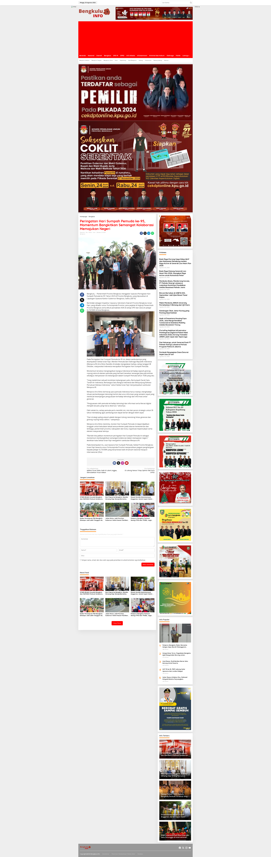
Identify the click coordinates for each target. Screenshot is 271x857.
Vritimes (162, 252)
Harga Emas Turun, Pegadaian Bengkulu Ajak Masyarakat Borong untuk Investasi (176, 654)
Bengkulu (82, 234)
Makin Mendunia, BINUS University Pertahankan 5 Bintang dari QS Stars (174, 304)
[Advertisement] (135, 37)
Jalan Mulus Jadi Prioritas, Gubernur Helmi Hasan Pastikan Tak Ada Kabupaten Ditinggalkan (117, 519)
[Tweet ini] (145, 233)
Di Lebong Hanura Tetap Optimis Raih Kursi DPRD (139, 470)
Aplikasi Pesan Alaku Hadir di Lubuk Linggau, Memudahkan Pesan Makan (102, 470)
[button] (191, 2)
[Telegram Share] (148, 233)
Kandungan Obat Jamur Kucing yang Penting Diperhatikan (174, 312)
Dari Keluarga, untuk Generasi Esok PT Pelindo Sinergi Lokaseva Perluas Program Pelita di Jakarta (175, 344)
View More (117, 623)
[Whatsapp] (152, 233)
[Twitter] (118, 463)
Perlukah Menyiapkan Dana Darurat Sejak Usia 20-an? (174, 353)
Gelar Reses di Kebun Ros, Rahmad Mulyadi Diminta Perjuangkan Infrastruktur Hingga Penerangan (174, 678)
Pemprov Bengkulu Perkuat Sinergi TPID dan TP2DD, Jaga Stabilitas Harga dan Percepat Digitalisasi (142, 519)
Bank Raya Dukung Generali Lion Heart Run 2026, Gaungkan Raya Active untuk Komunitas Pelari (172, 273)
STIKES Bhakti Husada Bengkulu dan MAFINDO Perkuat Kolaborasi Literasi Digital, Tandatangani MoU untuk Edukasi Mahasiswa (91, 498)
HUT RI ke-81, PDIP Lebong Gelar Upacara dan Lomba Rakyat (173, 670)
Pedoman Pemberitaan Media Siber (123, 854)
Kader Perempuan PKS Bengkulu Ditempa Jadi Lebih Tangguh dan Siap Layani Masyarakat (91, 519)
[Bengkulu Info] (94, 13)
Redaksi (140, 854)
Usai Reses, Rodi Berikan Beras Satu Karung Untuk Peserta (175, 662)
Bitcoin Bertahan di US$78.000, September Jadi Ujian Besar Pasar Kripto (173, 295)
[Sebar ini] (141, 233)
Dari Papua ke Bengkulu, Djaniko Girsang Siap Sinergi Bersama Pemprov (116, 498)
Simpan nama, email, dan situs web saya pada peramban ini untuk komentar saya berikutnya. (113, 560)
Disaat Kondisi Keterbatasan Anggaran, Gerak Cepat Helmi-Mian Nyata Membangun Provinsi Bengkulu (142, 498)
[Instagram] (122, 463)
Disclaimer (105, 854)
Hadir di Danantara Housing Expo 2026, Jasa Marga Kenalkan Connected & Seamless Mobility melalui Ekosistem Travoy (173, 321)
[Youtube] (126, 463)
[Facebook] (114, 463)
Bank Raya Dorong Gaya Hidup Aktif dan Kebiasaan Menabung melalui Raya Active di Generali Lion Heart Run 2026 (175, 262)
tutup (74, 7)
